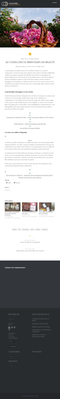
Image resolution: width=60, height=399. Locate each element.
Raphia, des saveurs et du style (41, 326)
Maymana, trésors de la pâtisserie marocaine (39, 335)
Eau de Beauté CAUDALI (14, 175)
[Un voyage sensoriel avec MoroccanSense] (47, 206)
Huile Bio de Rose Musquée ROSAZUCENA (38, 175)
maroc (32, 229)
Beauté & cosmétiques (30, 59)
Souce (30, 140)
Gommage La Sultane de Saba (16, 117)
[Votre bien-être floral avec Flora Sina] (30, 206)
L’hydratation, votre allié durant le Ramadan (41, 330)
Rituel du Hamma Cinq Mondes (35, 124)
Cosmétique (25, 229)
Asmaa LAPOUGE (27, 66)
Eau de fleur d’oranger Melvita (30, 128)
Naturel (38, 229)
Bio (19, 229)
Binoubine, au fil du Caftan (40, 323)
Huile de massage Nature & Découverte (41, 117)
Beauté (14, 229)
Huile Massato (19, 124)
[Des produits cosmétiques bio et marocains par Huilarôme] (12, 206)
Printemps (44, 229)
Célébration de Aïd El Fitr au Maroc (40, 319)
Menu (55, 2)
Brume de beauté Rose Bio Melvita (30, 177)
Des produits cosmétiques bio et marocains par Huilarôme (12, 213)
